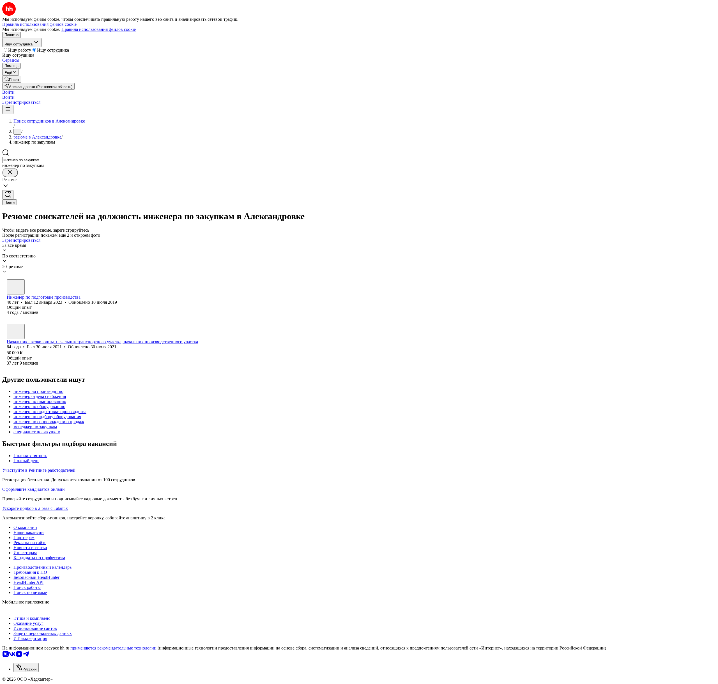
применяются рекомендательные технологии (113, 648)
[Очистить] (10, 172)
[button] (8, 92)
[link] (11, 79)
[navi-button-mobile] (7, 109)
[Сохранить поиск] (7, 194)
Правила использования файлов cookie (98, 29)
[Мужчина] (16, 286)
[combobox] (28, 160)
